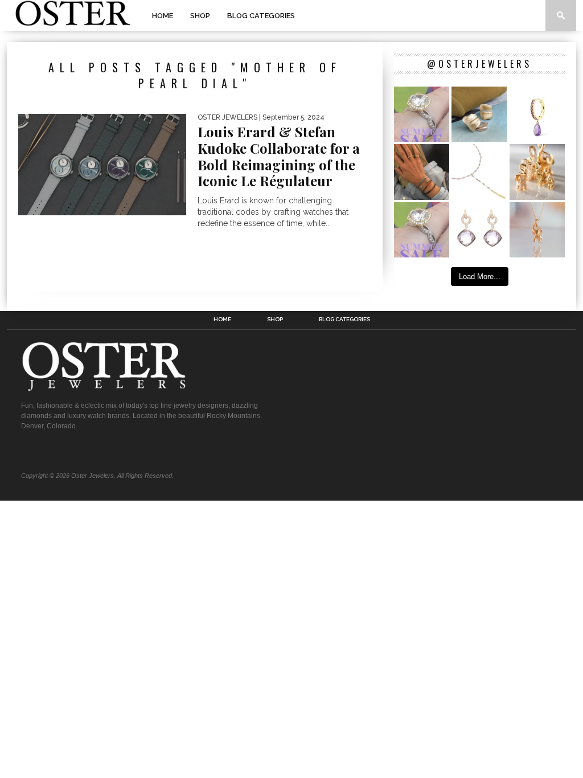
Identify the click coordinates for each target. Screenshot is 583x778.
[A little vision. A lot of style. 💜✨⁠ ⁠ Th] (479, 171)
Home (162, 15)
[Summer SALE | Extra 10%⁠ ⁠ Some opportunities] (421, 114)
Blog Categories (261, 15)
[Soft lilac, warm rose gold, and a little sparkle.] (479, 229)
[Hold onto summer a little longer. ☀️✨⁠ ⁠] (421, 171)
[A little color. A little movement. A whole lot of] (537, 114)
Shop (200, 15)
